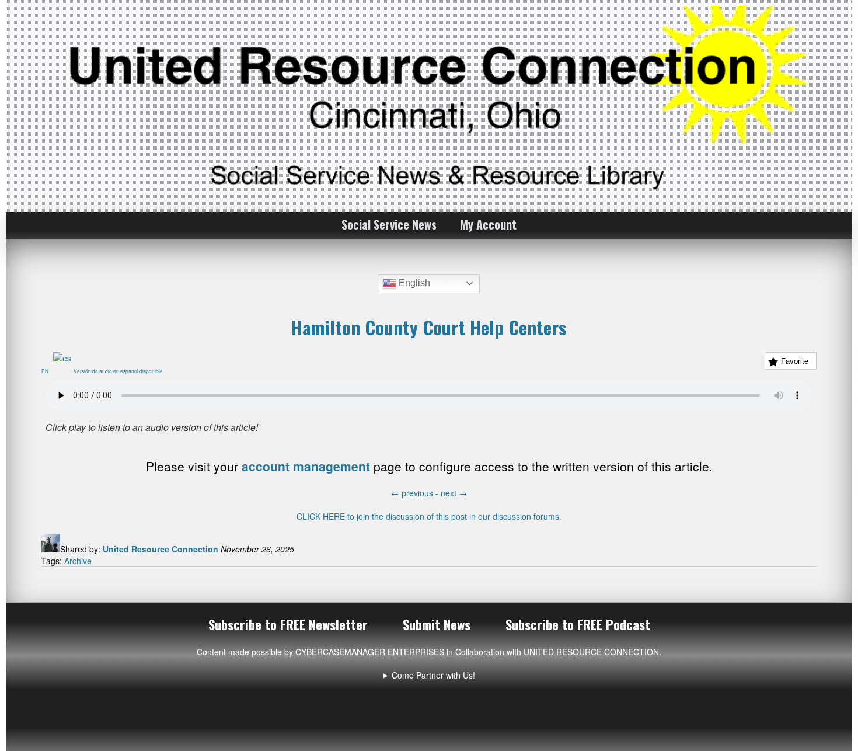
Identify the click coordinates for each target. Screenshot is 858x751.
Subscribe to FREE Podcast (577, 624)
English (413, 283)
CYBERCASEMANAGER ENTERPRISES (369, 652)
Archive (78, 560)
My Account (488, 224)
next (454, 493)
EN (47, 370)
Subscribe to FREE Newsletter (288, 624)
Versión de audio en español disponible (121, 370)
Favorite (794, 361)
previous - (416, 493)
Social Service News (389, 224)
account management (306, 466)
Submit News (436, 624)
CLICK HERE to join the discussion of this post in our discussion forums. (429, 516)
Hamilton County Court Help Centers (429, 327)
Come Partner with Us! (433, 675)
